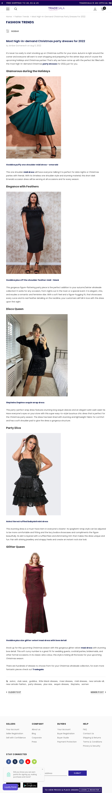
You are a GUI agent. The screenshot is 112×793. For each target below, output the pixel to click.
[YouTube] (27, 761)
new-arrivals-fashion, (17, 684)
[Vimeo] (34, 761)
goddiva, (34, 681)
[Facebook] (8, 761)
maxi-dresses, (67, 681)
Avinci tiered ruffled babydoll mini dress (27, 521)
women (85, 684)
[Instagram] (21, 761)
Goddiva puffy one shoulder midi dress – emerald (32, 164)
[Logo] (56, 9)
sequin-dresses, (62, 684)
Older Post (14, 692)
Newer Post (97, 692)
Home (9, 16)
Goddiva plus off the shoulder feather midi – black (32, 280)
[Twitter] (15, 761)
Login (84, 790)
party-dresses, (36, 684)
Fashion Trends (22, 16)
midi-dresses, (82, 681)
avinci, (13, 681)
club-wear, (23, 681)
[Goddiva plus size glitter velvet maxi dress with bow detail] (33, 593)
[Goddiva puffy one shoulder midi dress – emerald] (33, 117)
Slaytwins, (76, 684)
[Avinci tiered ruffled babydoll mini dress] (33, 474)
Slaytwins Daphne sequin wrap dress (25, 402)
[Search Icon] (15, 9)
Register (94, 790)
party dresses (50, 63)
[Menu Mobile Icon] (7, 9)
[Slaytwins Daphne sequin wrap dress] (37, 355)
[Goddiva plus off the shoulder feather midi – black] (33, 232)
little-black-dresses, (49, 681)
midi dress (28, 172)
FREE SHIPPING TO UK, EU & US (22, 3)
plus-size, (49, 684)
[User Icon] (95, 9)
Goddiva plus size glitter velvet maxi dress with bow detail (36, 640)
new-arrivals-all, (97, 681)
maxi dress (86, 647)
